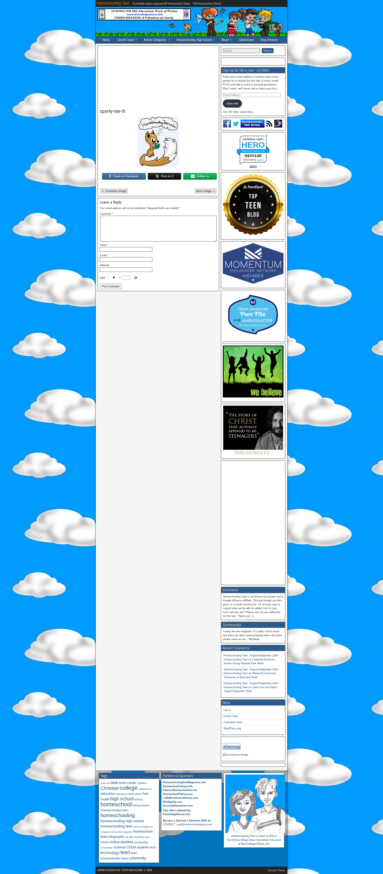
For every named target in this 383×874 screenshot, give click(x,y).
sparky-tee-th (112, 111)
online (114, 842)
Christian (110, 788)
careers (142, 783)
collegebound (144, 789)
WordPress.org (232, 728)
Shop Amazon (269, 40)
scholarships (107, 847)
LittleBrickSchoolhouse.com (180, 797)
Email (104, 255)
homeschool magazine (121, 832)
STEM (131, 847)
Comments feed (233, 722)
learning (139, 837)
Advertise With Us (200, 820)
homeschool (116, 804)
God (145, 793)
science (120, 847)
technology (110, 852)
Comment (106, 213)
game (138, 794)
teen (125, 852)
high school (122, 798)
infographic (116, 837)
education (108, 794)
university (137, 858)
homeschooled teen (114, 810)
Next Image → (205, 191)
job (126, 837)
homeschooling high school (122, 821)
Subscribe (232, 103)
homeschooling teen (117, 826)
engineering (121, 794)
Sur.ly (260, 159)
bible (114, 783)
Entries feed (231, 716)
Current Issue (125, 40)
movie (105, 842)
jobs (131, 837)
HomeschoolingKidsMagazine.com (184, 782)
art (108, 783)
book (122, 783)
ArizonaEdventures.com (178, 805)
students (143, 847)
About (225, 40)
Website (104, 265)
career (131, 783)
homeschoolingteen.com (253, 151)
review (126, 841)
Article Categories (155, 40)
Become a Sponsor (175, 820)
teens (125, 858)
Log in (227, 710)
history (138, 799)
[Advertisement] (158, 77)
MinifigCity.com (172, 801)
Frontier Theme (276, 870)
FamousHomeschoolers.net (180, 790)
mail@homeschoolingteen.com (194, 824)
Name (104, 245)
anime (103, 783)
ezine (131, 793)
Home (106, 40)
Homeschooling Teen (113, 3)
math (146, 837)
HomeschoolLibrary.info (178, 786)
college (129, 788)
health (105, 799)
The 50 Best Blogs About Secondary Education (254, 839)
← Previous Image (114, 191)
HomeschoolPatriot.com (178, 794)
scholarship (141, 842)
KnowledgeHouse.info (176, 814)
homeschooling (118, 815)
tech (153, 847)
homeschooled (140, 805)
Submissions (246, 40)
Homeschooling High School (193, 40)
